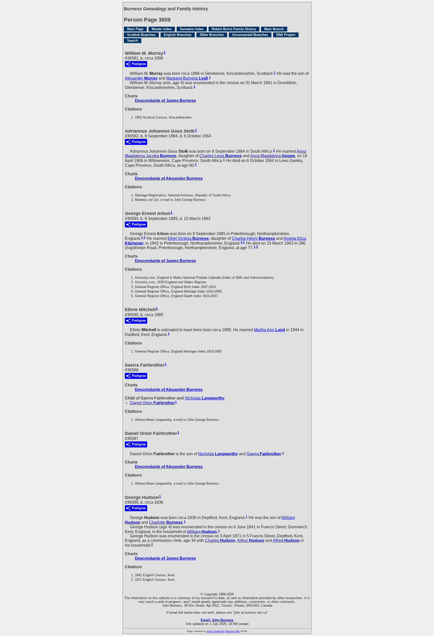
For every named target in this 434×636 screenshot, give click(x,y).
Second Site (232, 631)
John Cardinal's (216, 631)
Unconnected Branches (250, 35)
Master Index (162, 29)
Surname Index (191, 29)
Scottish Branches (141, 35)
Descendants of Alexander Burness (169, 178)
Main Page (135, 29)
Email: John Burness (217, 620)
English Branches (177, 35)
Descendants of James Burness (165, 100)
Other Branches (212, 35)
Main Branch (274, 29)
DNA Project (285, 35)
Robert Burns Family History (234, 29)
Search (132, 40)
